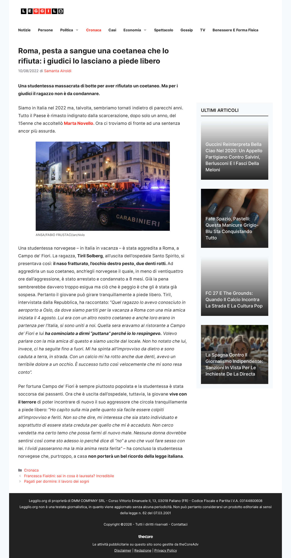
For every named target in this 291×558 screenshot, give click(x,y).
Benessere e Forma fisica (235, 30)
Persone (45, 30)
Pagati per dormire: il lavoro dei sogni (56, 481)
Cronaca (93, 30)
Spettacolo (163, 30)
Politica (66, 30)
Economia (132, 30)
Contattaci (179, 524)
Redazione (142, 550)
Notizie (24, 30)
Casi (112, 30)
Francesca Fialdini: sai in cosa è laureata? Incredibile (69, 476)
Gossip (187, 30)
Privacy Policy (165, 550)
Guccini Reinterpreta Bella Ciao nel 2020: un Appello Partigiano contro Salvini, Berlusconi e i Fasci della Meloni (234, 157)
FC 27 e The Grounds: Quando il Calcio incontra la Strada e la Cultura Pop (234, 299)
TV (202, 30)
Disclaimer (122, 550)
